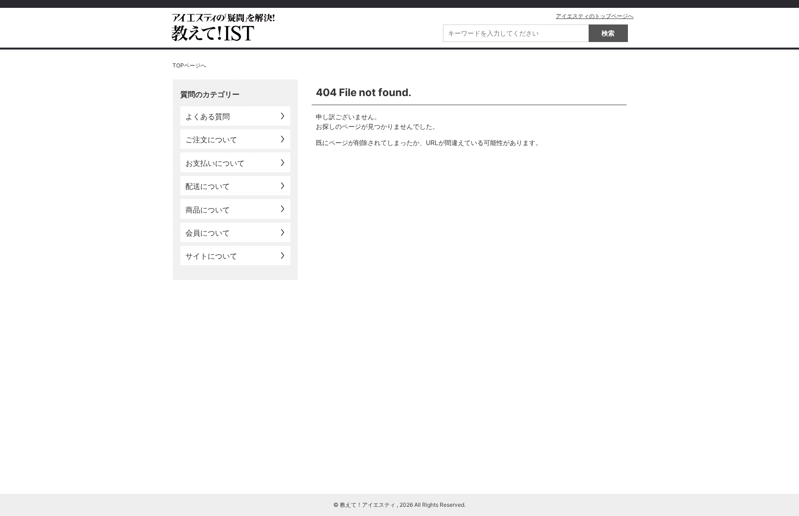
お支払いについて (215, 163)
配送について (207, 186)
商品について (207, 209)
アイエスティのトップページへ (594, 15)
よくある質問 (207, 116)
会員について (207, 232)
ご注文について (211, 139)
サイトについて (211, 256)
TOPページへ (189, 65)
